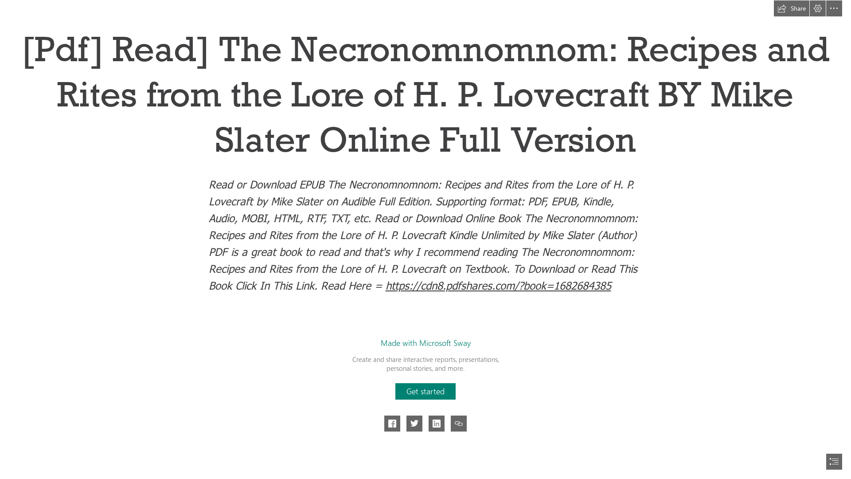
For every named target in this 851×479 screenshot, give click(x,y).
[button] (791, 8)
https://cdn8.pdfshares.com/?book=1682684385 (498, 285)
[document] (425, 239)
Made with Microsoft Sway (426, 343)
